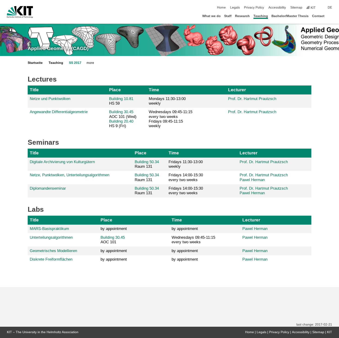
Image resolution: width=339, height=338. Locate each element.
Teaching (260, 16)
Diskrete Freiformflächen (51, 259)
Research (242, 16)
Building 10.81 (121, 99)
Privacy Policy (254, 7)
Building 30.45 (121, 112)
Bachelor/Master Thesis (290, 16)
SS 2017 (75, 63)
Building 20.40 (121, 121)
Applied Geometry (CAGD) (58, 48)
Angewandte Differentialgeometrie (59, 112)
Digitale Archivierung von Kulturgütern (62, 162)
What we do (211, 16)
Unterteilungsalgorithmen (51, 237)
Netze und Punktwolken (50, 99)
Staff (228, 16)
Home (221, 7)
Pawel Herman (252, 180)
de (330, 7)
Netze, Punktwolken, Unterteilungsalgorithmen (69, 175)
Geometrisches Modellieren (53, 251)
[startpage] (330, 16)
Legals (235, 7)
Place (115, 89)
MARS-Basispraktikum (49, 228)
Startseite (35, 63)
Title (34, 89)
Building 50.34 (147, 162)
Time (154, 89)
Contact (318, 16)
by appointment (114, 228)
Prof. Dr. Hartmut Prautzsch (252, 99)
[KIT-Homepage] (20, 12)
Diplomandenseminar (48, 188)
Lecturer (237, 89)
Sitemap (296, 7)
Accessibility (277, 7)
